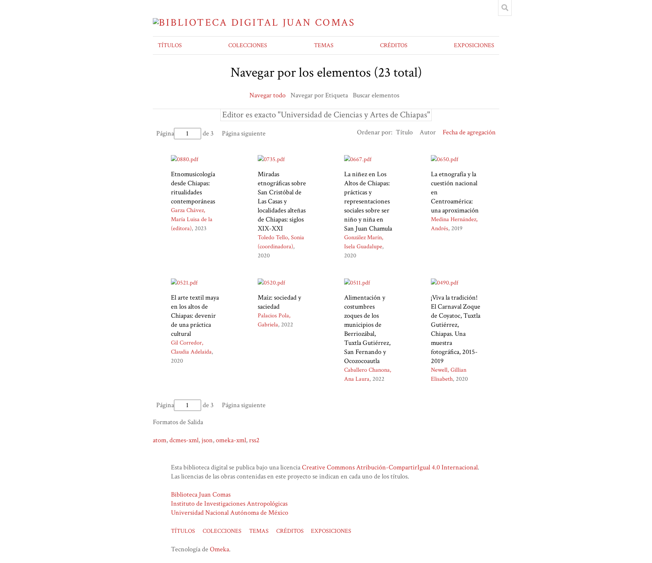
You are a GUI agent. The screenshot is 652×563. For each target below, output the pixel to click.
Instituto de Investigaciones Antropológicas (229, 503)
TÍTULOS (170, 45)
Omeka (219, 549)
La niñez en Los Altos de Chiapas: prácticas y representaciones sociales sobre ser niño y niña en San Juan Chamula (368, 201)
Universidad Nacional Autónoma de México (229, 512)
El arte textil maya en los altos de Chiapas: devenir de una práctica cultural (195, 315)
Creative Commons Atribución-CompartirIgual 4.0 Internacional (390, 467)
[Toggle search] (505, 8)
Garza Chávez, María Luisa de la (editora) (191, 219)
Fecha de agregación (469, 132)
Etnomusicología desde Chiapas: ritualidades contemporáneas (193, 188)
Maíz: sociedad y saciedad (279, 302)
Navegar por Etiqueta (319, 95)
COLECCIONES (247, 45)
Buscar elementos (376, 95)
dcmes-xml (183, 440)
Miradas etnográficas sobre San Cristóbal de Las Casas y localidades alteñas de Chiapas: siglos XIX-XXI (282, 201)
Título (404, 132)
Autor (428, 132)
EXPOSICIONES (474, 45)
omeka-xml (231, 440)
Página (165, 133)
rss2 (254, 440)
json (207, 440)
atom (159, 440)
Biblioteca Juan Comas (201, 494)
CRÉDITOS (394, 45)
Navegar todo (267, 95)
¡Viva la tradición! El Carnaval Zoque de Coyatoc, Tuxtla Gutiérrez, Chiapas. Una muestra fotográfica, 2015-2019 (455, 329)
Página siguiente (244, 133)
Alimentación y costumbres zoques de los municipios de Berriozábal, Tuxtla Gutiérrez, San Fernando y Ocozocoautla (367, 329)
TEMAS (324, 45)
